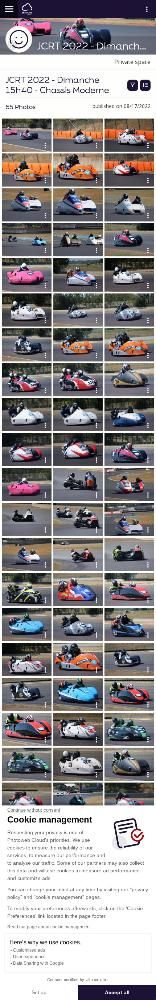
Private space (132, 62)
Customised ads (29, 950)
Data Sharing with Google (38, 963)
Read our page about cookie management (49, 926)
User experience (29, 956)
